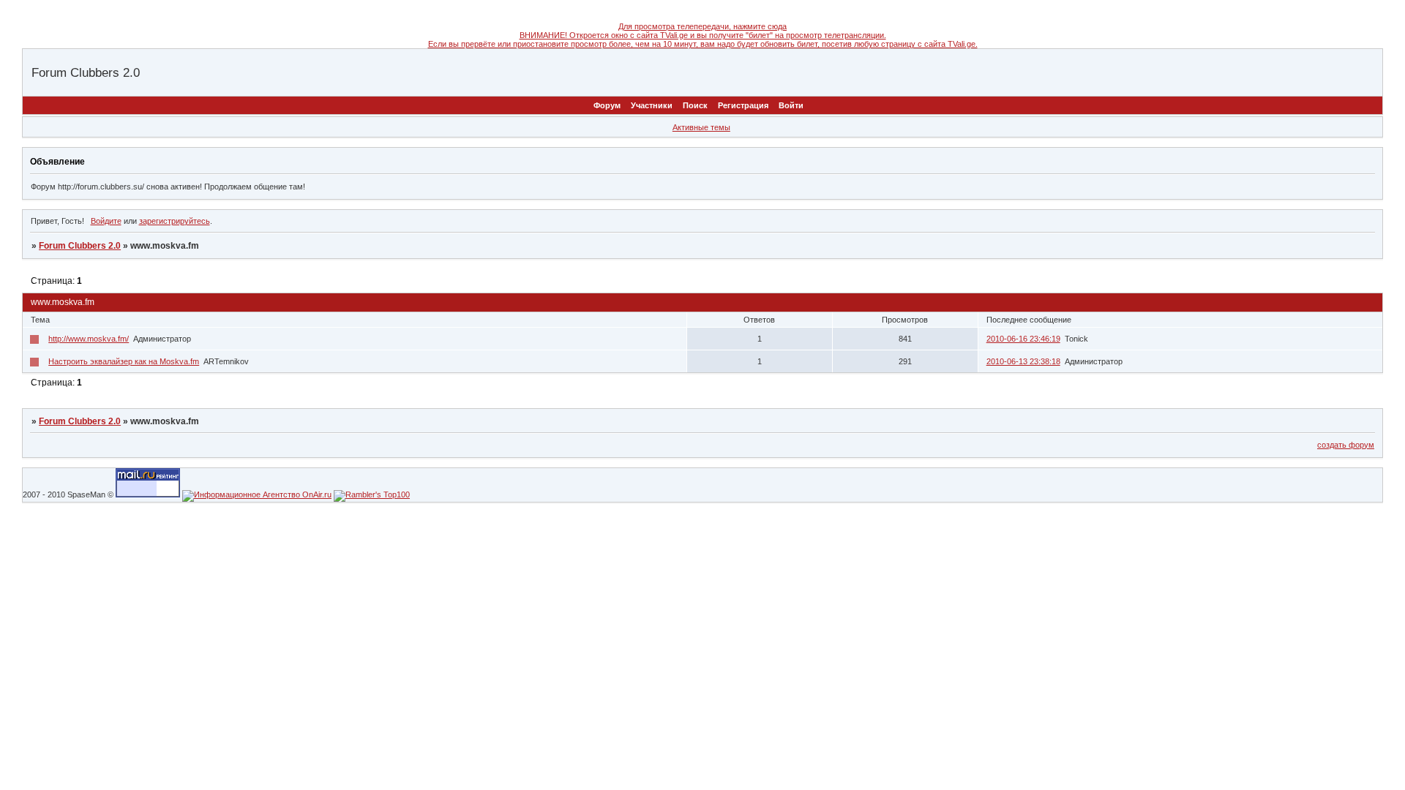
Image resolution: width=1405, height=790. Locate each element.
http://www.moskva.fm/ (88, 338)
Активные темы (701, 127)
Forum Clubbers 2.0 (80, 246)
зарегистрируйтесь (174, 221)
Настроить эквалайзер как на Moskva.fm (123, 361)
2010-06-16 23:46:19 (1023, 338)
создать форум (1345, 444)
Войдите (106, 221)
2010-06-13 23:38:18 (1023, 361)
